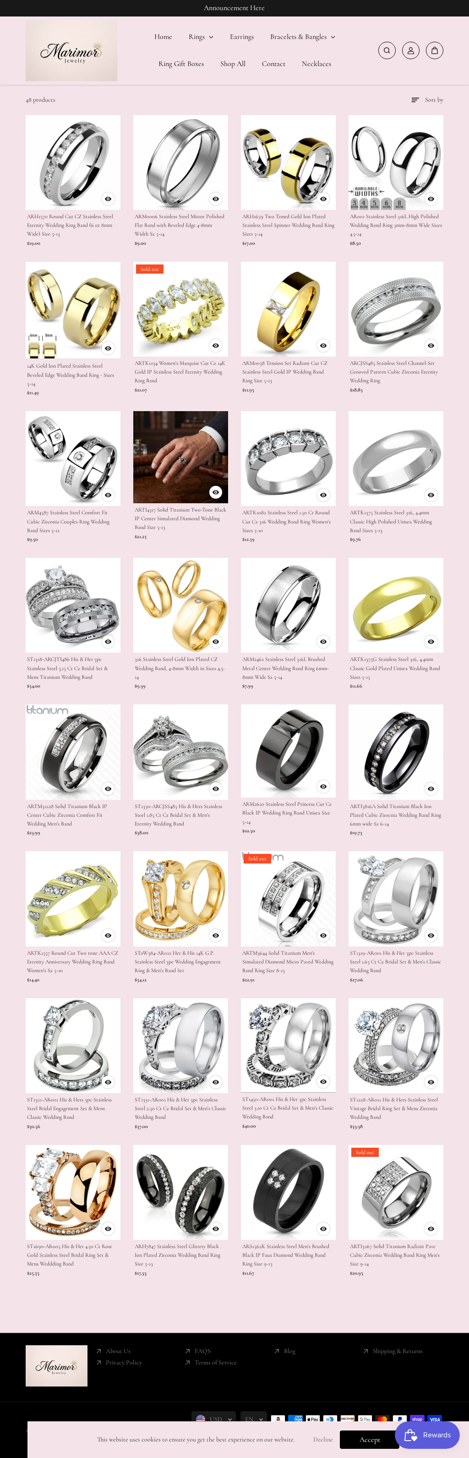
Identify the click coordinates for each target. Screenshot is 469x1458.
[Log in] (411, 50)
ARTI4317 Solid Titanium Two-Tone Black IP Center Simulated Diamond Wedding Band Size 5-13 (180, 518)
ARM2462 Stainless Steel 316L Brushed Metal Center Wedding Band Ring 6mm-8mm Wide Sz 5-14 (285, 668)
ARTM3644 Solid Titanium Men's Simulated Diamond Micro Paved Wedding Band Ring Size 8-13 (287, 962)
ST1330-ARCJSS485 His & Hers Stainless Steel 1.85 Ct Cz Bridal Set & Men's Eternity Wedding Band (178, 815)
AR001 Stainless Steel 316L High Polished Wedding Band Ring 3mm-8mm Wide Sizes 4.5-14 (396, 225)
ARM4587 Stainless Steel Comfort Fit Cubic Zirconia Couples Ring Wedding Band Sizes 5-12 (68, 521)
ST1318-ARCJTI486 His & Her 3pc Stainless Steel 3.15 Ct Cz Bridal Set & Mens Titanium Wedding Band (67, 668)
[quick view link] (108, 199)
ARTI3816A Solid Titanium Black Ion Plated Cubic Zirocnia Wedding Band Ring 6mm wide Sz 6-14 (395, 815)
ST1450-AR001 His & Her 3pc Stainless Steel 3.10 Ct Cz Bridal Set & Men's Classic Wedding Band (287, 1108)
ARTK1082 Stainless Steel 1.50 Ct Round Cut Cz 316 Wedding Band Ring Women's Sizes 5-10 (286, 521)
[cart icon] (434, 50)
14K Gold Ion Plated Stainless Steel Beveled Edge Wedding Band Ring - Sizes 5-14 (70, 374)
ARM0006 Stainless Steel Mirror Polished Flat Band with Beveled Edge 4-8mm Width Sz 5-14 (179, 225)
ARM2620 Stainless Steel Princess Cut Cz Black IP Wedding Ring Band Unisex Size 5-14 (287, 813)
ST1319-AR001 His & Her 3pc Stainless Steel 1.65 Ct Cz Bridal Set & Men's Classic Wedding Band (395, 962)
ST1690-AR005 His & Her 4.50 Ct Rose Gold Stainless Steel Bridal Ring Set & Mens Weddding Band (69, 1255)
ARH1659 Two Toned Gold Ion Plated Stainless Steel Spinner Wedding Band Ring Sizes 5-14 (288, 225)
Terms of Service (216, 1362)
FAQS (203, 1351)
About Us (118, 1351)
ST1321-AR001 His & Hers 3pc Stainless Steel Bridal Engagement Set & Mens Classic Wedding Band (69, 1108)
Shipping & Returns (398, 1351)
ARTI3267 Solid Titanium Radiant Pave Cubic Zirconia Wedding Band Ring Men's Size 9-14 (395, 1255)
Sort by (434, 100)
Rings (198, 36)
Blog (289, 1351)
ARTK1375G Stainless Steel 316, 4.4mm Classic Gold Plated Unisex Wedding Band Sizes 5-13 (395, 668)
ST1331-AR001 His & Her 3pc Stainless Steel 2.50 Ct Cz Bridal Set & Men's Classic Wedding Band (180, 1108)
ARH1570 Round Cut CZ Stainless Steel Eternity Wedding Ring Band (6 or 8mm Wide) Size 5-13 (70, 225)
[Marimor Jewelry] (71, 51)
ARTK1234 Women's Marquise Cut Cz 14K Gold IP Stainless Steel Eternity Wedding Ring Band (180, 372)
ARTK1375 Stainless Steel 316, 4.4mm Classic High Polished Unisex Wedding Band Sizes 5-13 (391, 521)
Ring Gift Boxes (181, 63)
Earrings (242, 36)
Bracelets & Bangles (299, 36)
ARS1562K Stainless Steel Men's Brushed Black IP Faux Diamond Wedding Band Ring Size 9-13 (285, 1255)
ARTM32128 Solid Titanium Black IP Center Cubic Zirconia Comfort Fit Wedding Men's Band (67, 815)
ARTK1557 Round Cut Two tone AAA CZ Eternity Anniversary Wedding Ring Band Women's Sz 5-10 (72, 962)
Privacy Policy (124, 1362)
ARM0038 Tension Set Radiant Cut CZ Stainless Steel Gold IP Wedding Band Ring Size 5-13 (284, 372)
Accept (370, 1439)
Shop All (232, 63)
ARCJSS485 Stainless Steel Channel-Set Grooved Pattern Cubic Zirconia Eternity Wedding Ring (394, 372)
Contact (273, 63)
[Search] (387, 50)
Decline (323, 1439)
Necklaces (316, 63)
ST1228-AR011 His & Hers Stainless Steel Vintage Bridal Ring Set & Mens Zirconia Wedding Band (394, 1108)
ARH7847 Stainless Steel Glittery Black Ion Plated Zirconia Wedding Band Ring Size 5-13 (177, 1255)
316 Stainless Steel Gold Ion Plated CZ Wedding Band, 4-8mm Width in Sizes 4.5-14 (180, 668)
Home (163, 36)
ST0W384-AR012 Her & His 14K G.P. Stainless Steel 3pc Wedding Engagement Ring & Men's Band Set (178, 962)
